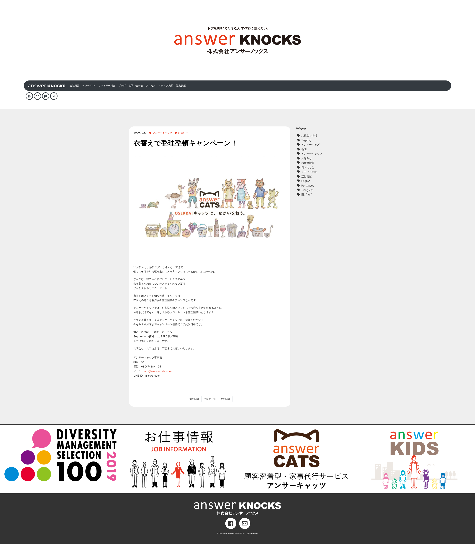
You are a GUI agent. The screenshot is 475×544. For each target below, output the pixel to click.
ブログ (122, 85)
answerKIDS (89, 85)
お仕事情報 (307, 162)
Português (307, 185)
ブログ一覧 (210, 399)
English (305, 180)
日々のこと (307, 167)
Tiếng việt (307, 190)
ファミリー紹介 (107, 85)
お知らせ (183, 132)
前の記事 (194, 399)
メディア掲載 (166, 85)
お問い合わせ (136, 85)
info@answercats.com (158, 371)
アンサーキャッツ (162, 132)
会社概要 (74, 85)
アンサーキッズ (310, 144)
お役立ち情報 (309, 135)
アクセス (151, 85)
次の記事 (225, 399)
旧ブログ (306, 194)
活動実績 (181, 85)
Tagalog (306, 140)
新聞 (304, 149)
